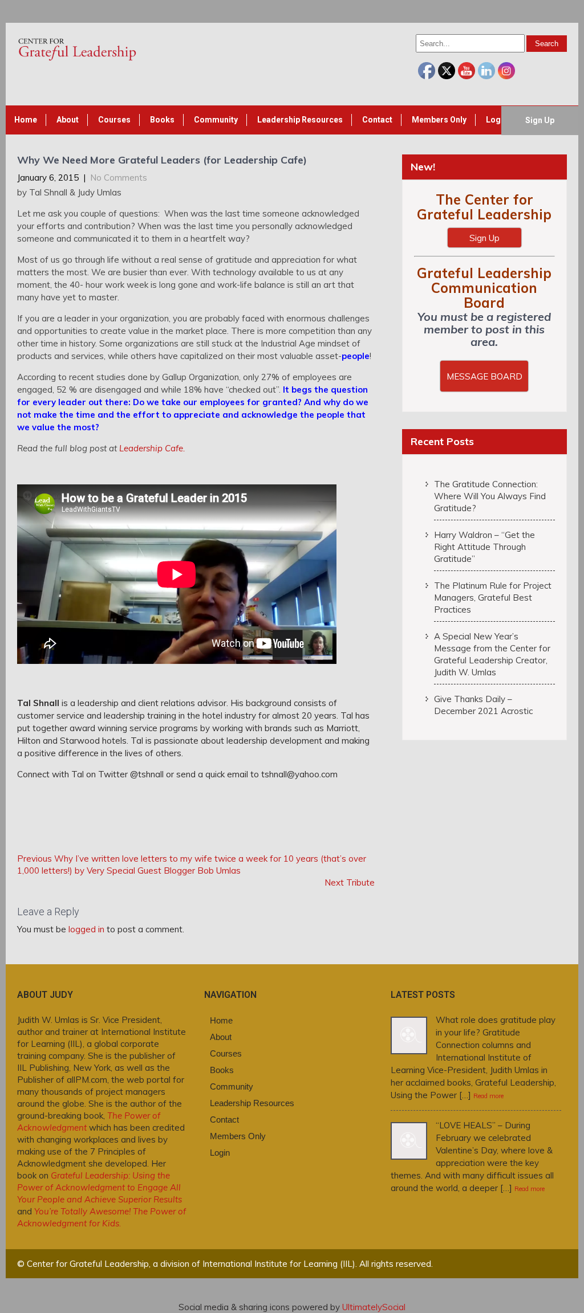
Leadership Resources (300, 119)
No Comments (118, 177)
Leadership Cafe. (152, 448)
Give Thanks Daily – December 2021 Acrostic (483, 705)
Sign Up (539, 120)
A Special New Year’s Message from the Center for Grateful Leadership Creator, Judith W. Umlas (492, 654)
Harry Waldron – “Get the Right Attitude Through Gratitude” (484, 546)
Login (497, 119)
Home (25, 119)
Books (162, 119)
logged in (86, 929)
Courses (114, 119)
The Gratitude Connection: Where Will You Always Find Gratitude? (490, 496)
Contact (377, 119)
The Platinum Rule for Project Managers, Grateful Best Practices (492, 597)
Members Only (439, 119)
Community (216, 119)
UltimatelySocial (373, 1307)
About (67, 119)
